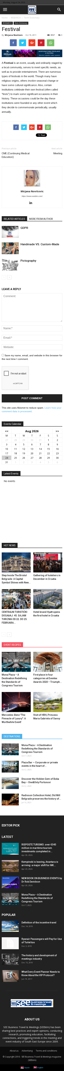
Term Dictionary (21, 23)
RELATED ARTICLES (14, 219)
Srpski (27, 1068)
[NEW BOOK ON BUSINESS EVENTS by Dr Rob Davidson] (10, 882)
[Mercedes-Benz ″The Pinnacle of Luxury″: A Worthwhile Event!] (16, 702)
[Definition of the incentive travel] (10, 926)
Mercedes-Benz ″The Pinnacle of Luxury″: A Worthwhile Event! (14, 718)
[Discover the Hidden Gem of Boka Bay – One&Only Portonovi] (10, 783)
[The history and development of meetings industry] (10, 959)
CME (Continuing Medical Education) (16, 155)
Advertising (27, 1050)
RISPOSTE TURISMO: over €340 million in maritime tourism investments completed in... (39, 848)
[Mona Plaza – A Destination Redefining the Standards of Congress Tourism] (16, 662)
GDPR (24, 228)
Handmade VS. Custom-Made (39, 244)
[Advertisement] (32, 514)
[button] (59, 9)
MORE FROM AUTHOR (41, 219)
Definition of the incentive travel (39, 922)
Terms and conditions (46, 1050)
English (40, 1068)
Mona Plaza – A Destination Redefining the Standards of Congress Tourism (37, 748)
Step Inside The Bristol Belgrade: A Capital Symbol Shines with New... (16, 579)
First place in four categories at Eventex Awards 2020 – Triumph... (47, 678)
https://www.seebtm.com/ (32, 196)
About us (14, 1050)
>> (57, 431)
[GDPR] (10, 232)
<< (6, 431)
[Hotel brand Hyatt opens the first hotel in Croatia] (47, 599)
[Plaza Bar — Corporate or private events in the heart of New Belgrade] (10, 767)
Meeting (57, 153)
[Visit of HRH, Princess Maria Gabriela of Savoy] (47, 702)
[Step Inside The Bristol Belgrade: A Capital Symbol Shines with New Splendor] (16, 562)
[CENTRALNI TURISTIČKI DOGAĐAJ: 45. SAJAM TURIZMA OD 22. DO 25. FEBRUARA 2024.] (16, 599)
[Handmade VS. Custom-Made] (10, 248)
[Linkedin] (32, 203)
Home (5, 17)
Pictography (28, 260)
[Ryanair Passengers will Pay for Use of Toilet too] (10, 943)
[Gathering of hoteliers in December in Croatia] (47, 562)
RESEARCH (7, 23)
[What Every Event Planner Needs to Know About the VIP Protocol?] (10, 976)
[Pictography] (10, 265)
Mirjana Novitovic (14, 35)
